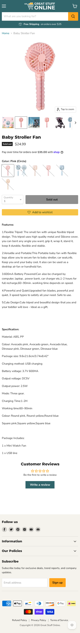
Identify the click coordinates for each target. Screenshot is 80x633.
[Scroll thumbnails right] (75, 123)
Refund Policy (19, 620)
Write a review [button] (40, 485)
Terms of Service (59, 620)
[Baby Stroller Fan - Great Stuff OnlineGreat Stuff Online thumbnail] (8, 122)
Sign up (57, 583)
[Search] (73, 16)
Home (5, 33)
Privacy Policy (38, 620)
